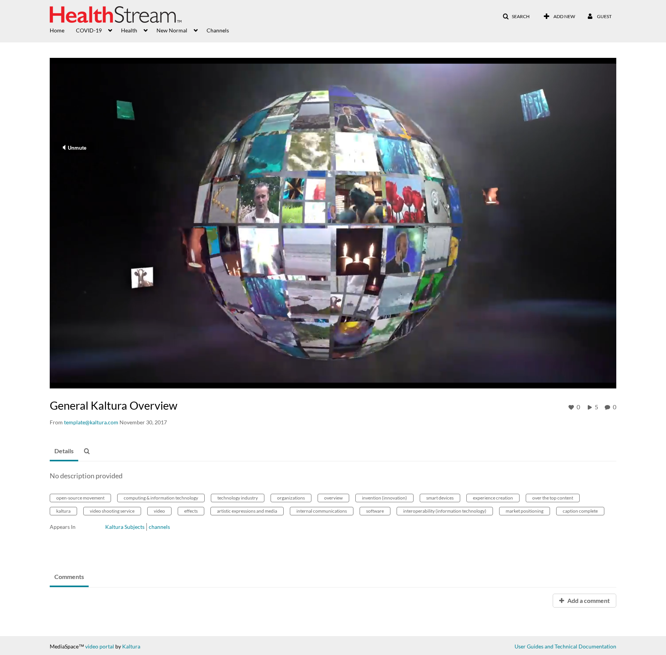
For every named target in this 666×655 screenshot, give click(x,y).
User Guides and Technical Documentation (565, 646)
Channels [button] (218, 30)
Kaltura (131, 646)
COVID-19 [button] (89, 30)
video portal (99, 646)
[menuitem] (63, 30)
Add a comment (588, 600)
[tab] (64, 451)
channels (159, 526)
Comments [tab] (69, 576)
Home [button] (57, 30)
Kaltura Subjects (125, 526)
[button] (516, 17)
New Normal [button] (171, 30)
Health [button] (129, 30)
